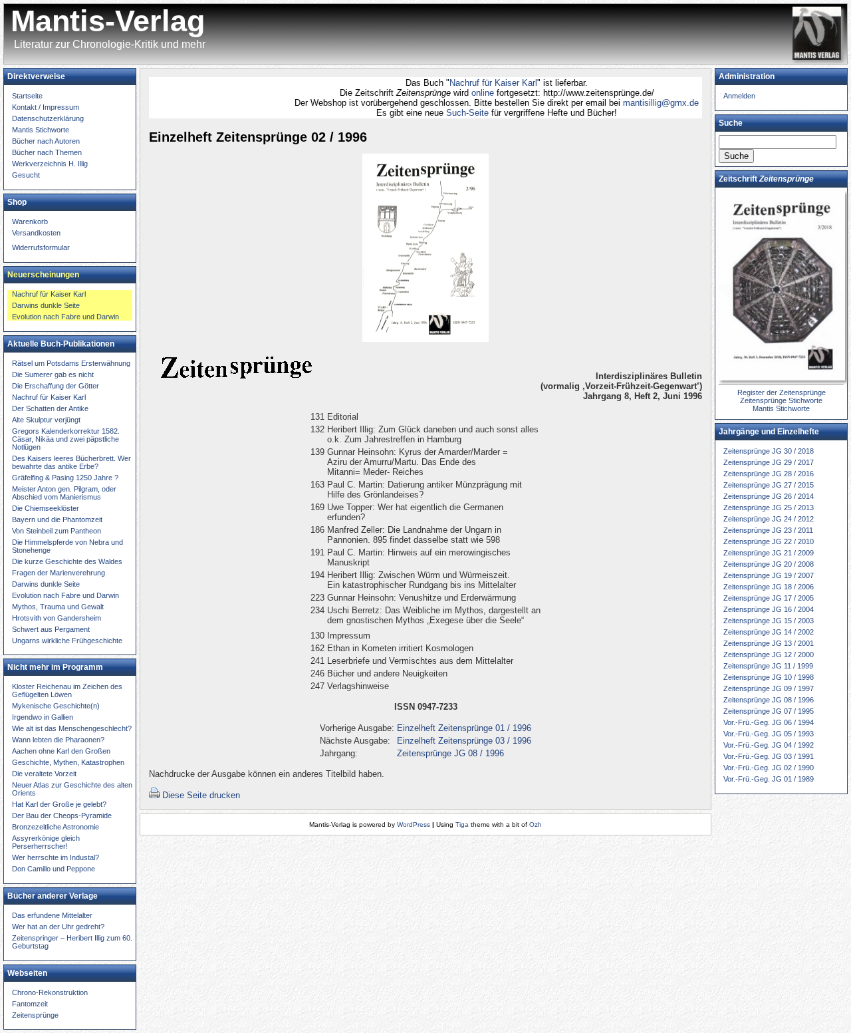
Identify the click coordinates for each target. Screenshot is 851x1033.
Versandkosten (36, 233)
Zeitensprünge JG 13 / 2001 (768, 643)
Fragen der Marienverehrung (58, 573)
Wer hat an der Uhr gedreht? (58, 927)
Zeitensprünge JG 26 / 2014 (768, 496)
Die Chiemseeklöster (45, 508)
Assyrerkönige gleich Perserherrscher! (46, 842)
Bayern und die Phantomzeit (57, 519)
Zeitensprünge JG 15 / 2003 (768, 621)
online (466, 93)
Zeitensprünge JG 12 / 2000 (768, 655)
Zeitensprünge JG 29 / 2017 (768, 462)
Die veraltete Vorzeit (44, 774)
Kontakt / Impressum (45, 107)
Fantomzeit (30, 1004)
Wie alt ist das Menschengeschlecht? (72, 728)
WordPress (413, 824)
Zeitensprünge (35, 1015)
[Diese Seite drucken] (154, 795)
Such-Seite (450, 113)
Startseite (27, 96)
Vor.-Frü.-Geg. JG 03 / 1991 (768, 756)
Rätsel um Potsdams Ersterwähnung (71, 363)
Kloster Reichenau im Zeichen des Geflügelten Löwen (67, 690)
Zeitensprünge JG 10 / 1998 (768, 677)
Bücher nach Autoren (46, 141)
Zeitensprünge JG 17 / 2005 (768, 598)
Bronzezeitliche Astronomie (55, 827)
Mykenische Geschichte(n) (56, 706)
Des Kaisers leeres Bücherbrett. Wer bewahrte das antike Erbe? (71, 462)
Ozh (535, 824)
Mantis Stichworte (40, 130)
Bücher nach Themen (47, 152)
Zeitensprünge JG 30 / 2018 (768, 451)
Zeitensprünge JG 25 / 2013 (768, 508)
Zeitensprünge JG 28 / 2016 (768, 474)
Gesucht (26, 175)
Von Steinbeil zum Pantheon (56, 531)
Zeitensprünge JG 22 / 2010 (768, 541)
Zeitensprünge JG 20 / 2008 (768, 564)
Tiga (462, 824)
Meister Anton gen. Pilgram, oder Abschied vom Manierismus (64, 493)
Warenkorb (30, 221)
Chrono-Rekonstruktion (50, 992)
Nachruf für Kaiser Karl (476, 83)
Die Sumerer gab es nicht (53, 374)
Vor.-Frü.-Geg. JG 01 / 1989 (768, 779)
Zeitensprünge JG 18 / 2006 (768, 587)
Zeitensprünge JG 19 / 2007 (768, 575)
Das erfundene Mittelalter (52, 915)
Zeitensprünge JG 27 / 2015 (768, 485)
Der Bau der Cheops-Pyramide (62, 815)
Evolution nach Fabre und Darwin (65, 317)
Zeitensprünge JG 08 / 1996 (450, 753)
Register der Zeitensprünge (781, 392)
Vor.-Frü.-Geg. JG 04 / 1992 (768, 745)
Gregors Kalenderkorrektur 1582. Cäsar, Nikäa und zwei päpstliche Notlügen (66, 439)
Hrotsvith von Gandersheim (56, 618)
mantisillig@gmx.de (643, 103)
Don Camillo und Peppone (53, 869)
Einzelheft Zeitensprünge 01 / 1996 (464, 728)
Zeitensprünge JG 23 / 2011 (768, 530)
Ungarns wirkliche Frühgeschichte (67, 641)
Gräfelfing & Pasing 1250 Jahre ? (65, 478)
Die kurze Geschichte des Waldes (67, 561)
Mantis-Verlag (108, 21)
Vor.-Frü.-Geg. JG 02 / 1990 (768, 768)
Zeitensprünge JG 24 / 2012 (768, 519)
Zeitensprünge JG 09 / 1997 (768, 688)
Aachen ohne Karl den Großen (61, 751)
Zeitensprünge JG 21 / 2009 (768, 553)
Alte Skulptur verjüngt (46, 420)
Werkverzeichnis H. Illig (50, 164)
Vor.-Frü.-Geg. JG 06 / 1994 (768, 722)
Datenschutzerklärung (48, 118)
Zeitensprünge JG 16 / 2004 (768, 609)
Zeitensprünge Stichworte (781, 400)
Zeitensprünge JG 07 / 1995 (768, 711)
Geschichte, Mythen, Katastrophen (68, 762)
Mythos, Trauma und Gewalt (58, 607)
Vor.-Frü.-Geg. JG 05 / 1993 (768, 734)
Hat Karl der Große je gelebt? (59, 804)
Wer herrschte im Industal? (55, 857)
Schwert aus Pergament (51, 629)
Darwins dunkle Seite (46, 305)
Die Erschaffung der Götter (55, 386)
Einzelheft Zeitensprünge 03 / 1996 (464, 741)
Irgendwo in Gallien (42, 717)
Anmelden (739, 96)
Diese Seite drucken (201, 795)
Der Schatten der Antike (50, 408)
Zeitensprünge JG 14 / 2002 (768, 632)
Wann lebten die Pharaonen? (58, 740)
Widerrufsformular (41, 247)
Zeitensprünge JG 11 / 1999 (768, 666)
